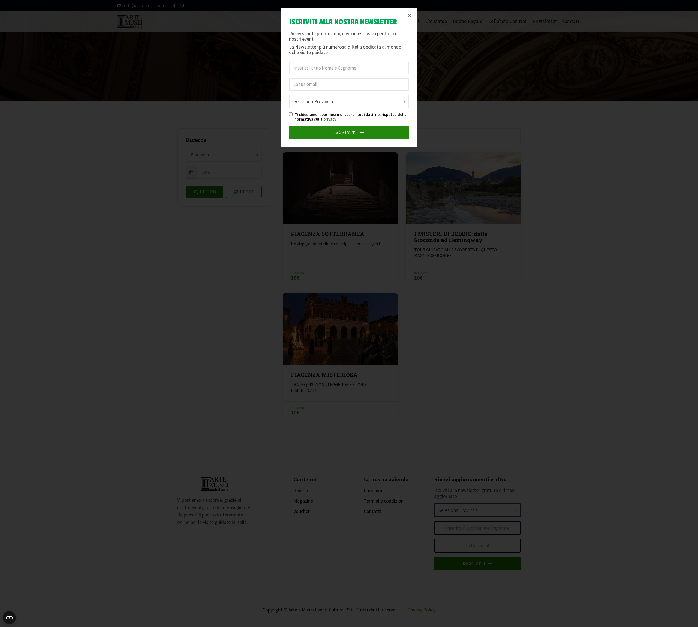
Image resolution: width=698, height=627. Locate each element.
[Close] (410, 15)
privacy (329, 119)
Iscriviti (346, 132)
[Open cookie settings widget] (9, 617)
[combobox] (349, 101)
